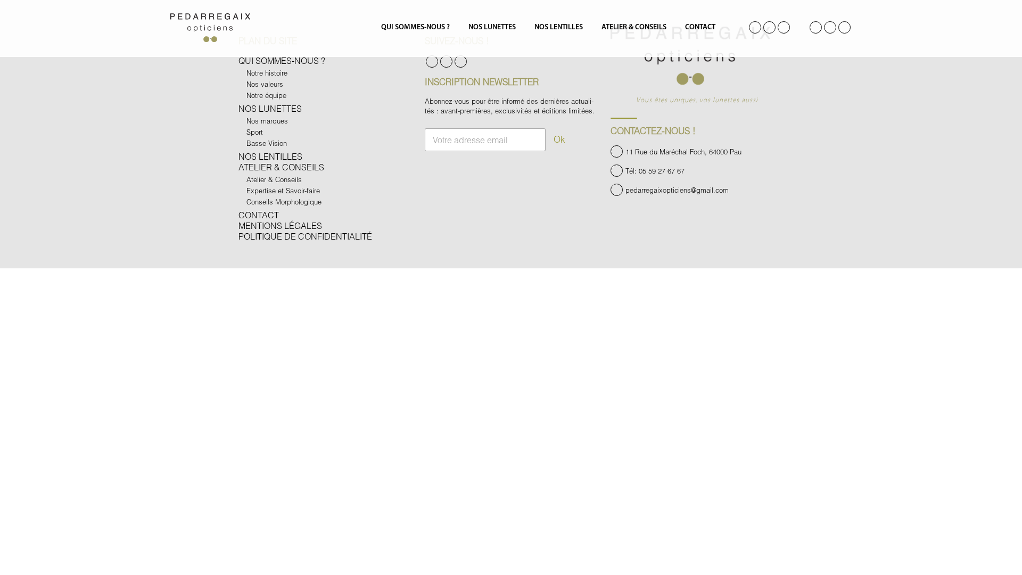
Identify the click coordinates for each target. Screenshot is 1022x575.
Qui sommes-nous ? (415, 27)
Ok (559, 139)
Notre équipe (266, 95)
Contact (700, 27)
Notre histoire (266, 73)
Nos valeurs (264, 84)
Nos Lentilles (558, 27)
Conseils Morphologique (284, 202)
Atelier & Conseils (633, 27)
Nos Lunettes (492, 27)
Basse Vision (266, 143)
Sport (254, 132)
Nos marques (267, 121)
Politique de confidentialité (305, 236)
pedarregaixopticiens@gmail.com (677, 190)
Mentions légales (280, 225)
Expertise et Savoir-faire (283, 190)
